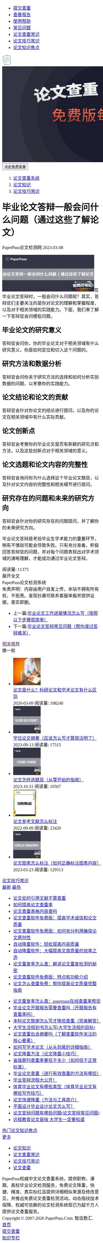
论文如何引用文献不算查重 (39, 898)
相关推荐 (11, 644)
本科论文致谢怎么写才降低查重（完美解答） (57, 1021)
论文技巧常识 (26, 41)
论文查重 (22, 1167)
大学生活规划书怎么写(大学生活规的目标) (54, 1027)
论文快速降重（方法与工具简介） (46, 1100)
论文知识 (22, 184)
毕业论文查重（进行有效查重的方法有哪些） (57, 1073)
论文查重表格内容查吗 (35, 911)
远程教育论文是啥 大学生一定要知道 (49, 1119)
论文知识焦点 (26, 47)
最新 (6, 887)
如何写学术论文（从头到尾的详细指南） (52, 1047)
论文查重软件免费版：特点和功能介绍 (50, 977)
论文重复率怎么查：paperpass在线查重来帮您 (57, 1001)
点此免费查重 (15, 167)
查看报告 (22, 14)
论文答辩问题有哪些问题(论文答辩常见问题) (56, 1113)
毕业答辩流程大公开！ (35, 1080)
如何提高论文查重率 (33, 904)
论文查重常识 (26, 34)
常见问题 (22, 27)
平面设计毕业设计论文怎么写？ (44, 1106)
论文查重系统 (26, 178)
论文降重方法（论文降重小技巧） (46, 1053)
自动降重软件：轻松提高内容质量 (46, 944)
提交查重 (22, 8)
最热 (16, 887)
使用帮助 (22, 21)
